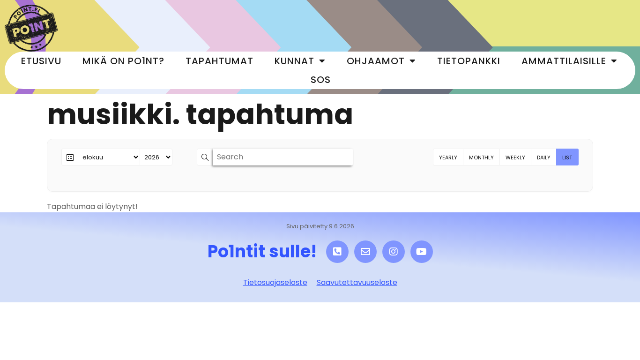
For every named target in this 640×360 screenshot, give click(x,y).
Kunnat (294, 61)
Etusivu (41, 61)
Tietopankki (468, 61)
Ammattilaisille (563, 61)
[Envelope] (365, 251)
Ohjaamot (376, 61)
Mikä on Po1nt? (123, 61)
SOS (321, 79)
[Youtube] (421, 251)
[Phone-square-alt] (337, 251)
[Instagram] (393, 251)
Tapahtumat (219, 61)
